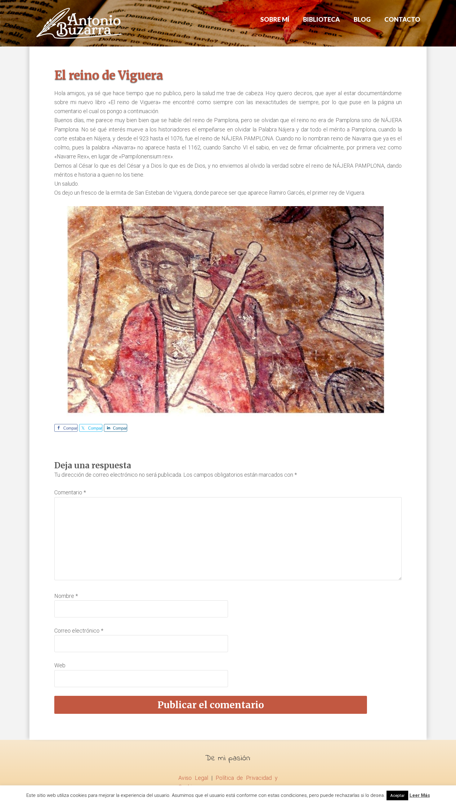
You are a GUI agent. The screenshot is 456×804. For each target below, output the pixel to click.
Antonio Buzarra (79, 23)
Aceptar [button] (397, 795)
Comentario (70, 492)
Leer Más (419, 795)
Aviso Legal (193, 778)
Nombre (66, 596)
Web (59, 665)
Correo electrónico (78, 630)
